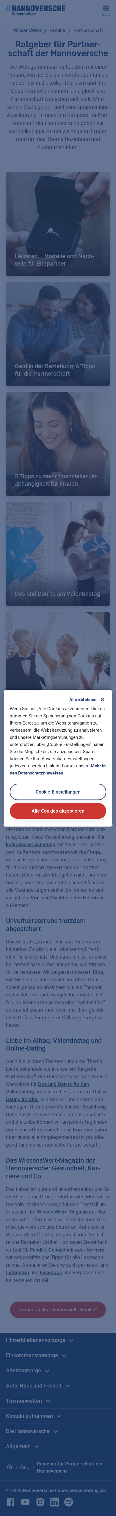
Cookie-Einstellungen (58, 791)
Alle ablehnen (83, 699)
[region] (58, 758)
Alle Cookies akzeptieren (58, 811)
